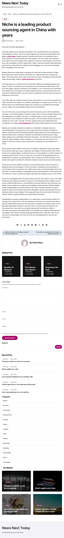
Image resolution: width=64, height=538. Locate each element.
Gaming (5, 419)
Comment (5, 287)
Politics (5, 438)
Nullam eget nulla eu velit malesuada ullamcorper (18, 384)
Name (4, 311)
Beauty (5, 400)
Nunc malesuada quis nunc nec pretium (15, 392)
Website (4, 326)
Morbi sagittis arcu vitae (10, 369)
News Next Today (15, 3)
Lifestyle (5, 429)
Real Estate (6, 443)
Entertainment (7, 415)
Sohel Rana (37, 242)
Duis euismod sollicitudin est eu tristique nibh (17, 377)
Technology (6, 462)
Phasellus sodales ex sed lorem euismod (16, 361)
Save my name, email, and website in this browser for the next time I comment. (25, 333)
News (5, 19)
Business (6, 405)
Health (5, 424)
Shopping (6, 448)
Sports (5, 457)
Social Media (7, 452)
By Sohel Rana (9, 40)
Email (4, 319)
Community (6, 410)
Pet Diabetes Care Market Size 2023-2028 (31, 269)
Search (5, 343)
